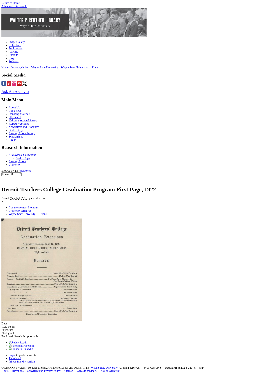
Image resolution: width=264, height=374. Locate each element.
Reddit (23, 342)
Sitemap (68, 370)
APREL (13, 51)
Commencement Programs (24, 207)
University (14, 164)
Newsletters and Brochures (24, 126)
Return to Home (10, 2)
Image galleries (19, 67)
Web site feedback (87, 370)
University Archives (20, 210)
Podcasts (13, 61)
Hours (4, 370)
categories (25, 170)
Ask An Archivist (15, 91)
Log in (12, 139)
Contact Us (15, 110)
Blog (11, 58)
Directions (18, 370)
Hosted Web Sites (19, 123)
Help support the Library (23, 120)
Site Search (15, 117)
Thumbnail (15, 358)
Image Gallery (17, 41)
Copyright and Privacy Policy (44, 370)
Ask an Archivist (109, 370)
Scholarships (16, 136)
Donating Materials (19, 113)
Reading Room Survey (22, 133)
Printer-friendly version (22, 361)
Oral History (16, 130)
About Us (14, 107)
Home (4, 67)
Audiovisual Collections (22, 154)
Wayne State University (44, 67)
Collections (15, 45)
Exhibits (13, 54)
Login (12, 355)
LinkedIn (27, 348)
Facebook (28, 345)
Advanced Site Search (14, 6)
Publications (15, 48)
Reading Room (17, 161)
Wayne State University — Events (80, 67)
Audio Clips (23, 158)
